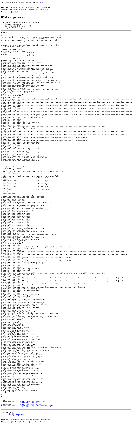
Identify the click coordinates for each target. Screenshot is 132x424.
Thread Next (43, 9)
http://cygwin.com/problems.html (32, 401)
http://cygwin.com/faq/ (29, 402)
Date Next (23, 9)
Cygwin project (43, 2)
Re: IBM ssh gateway (16, 414)
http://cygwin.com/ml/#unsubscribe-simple (36, 406)
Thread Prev (34, 9)
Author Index (35, 7)
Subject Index (25, 7)
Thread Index (45, 7)
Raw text (15, 12)
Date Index (15, 7)
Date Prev (15, 9)
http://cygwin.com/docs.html (31, 404)
